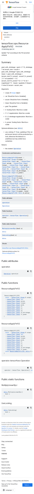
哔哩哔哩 (4, 453)
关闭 (17, 23)
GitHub (3, 447)
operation (6, 203)
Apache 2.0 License (7, 428)
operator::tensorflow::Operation (14, 215)
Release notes (6, 465)
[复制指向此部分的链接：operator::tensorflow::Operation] (3, 363)
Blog (3, 444)
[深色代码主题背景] (27, 271)
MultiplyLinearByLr (9, 228)
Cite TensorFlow (6, 474)
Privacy (9, 481)
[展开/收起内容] (4, 39)
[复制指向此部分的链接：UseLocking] (13, 403)
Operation (17, 149)
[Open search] (26, 2)
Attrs (20, 128)
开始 (17, 28)
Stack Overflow (6, 468)
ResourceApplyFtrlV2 (9, 157)
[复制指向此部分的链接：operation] (12, 267)
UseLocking (6, 235)
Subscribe (28, 485)
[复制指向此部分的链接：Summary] (13, 62)
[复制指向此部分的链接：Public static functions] (26, 379)
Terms (3, 481)
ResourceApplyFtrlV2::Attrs (12, 193)
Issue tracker (5, 462)
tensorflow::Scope (9, 159)
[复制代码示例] (30, 271)
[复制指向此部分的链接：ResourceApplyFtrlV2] (22, 289)
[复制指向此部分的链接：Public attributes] (20, 261)
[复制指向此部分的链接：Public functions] (20, 283)
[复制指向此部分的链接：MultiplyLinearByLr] (19, 385)
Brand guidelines (6, 471)
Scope (13, 93)
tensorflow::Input (9, 161)
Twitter (4, 450)
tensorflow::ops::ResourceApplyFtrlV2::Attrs (15, 248)
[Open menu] (3, 2)
